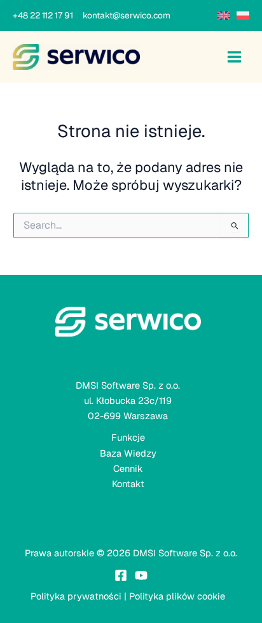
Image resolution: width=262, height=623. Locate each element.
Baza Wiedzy (128, 453)
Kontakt (128, 484)
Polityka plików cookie (177, 596)
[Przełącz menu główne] (234, 57)
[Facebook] (120, 575)
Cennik (128, 468)
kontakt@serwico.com (126, 15)
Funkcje (128, 437)
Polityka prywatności (76, 596)
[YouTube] (141, 575)
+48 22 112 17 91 (47, 15)
